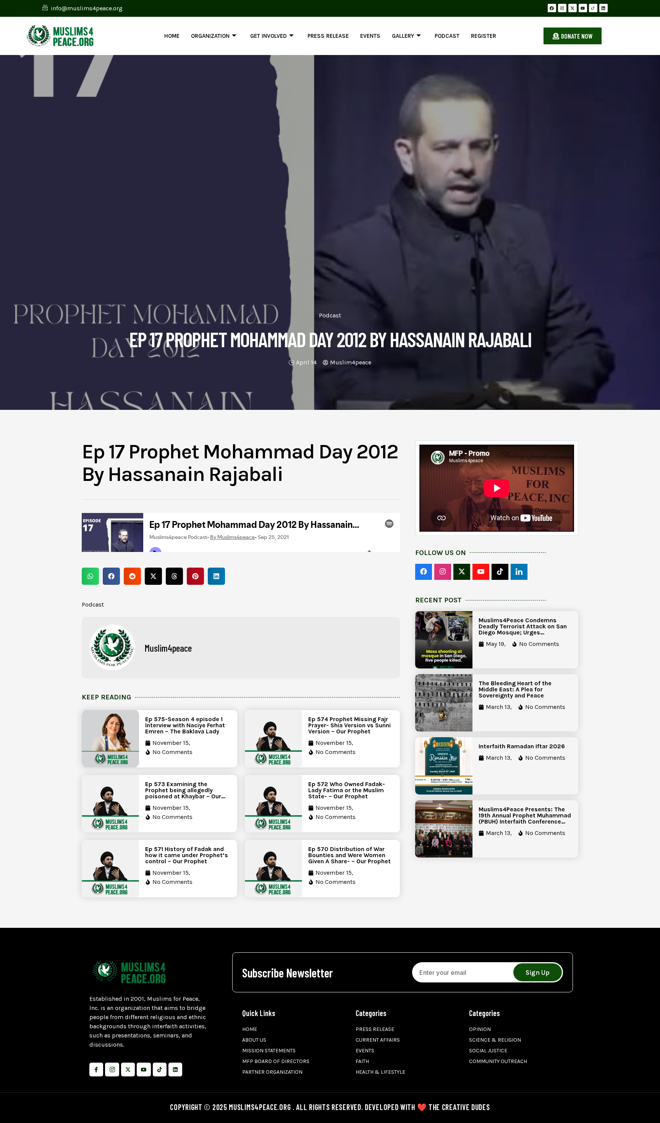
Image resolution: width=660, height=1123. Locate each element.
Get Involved (268, 35)
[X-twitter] (572, 8)
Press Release (328, 35)
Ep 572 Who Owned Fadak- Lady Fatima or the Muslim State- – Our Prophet (346, 790)
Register (483, 35)
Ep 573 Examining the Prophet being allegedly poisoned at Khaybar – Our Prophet (183, 793)
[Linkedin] (603, 8)
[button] (90, 576)
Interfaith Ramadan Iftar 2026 (522, 746)
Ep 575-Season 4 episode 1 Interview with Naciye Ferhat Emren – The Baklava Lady (185, 725)
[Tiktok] (160, 1069)
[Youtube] (583, 8)
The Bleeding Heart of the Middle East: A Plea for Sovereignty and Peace (515, 689)
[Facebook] (552, 8)
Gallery (403, 35)
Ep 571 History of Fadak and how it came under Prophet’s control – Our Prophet (186, 855)
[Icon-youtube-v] (143, 1069)
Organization (210, 35)
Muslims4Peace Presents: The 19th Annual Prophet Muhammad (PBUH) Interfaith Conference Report (525, 818)
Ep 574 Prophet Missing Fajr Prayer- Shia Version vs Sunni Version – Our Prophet (349, 725)
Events (370, 35)
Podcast (447, 35)
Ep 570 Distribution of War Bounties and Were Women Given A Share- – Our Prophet (349, 855)
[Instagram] (562, 8)
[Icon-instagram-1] (112, 1069)
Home (172, 35)
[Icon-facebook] (96, 1069)
